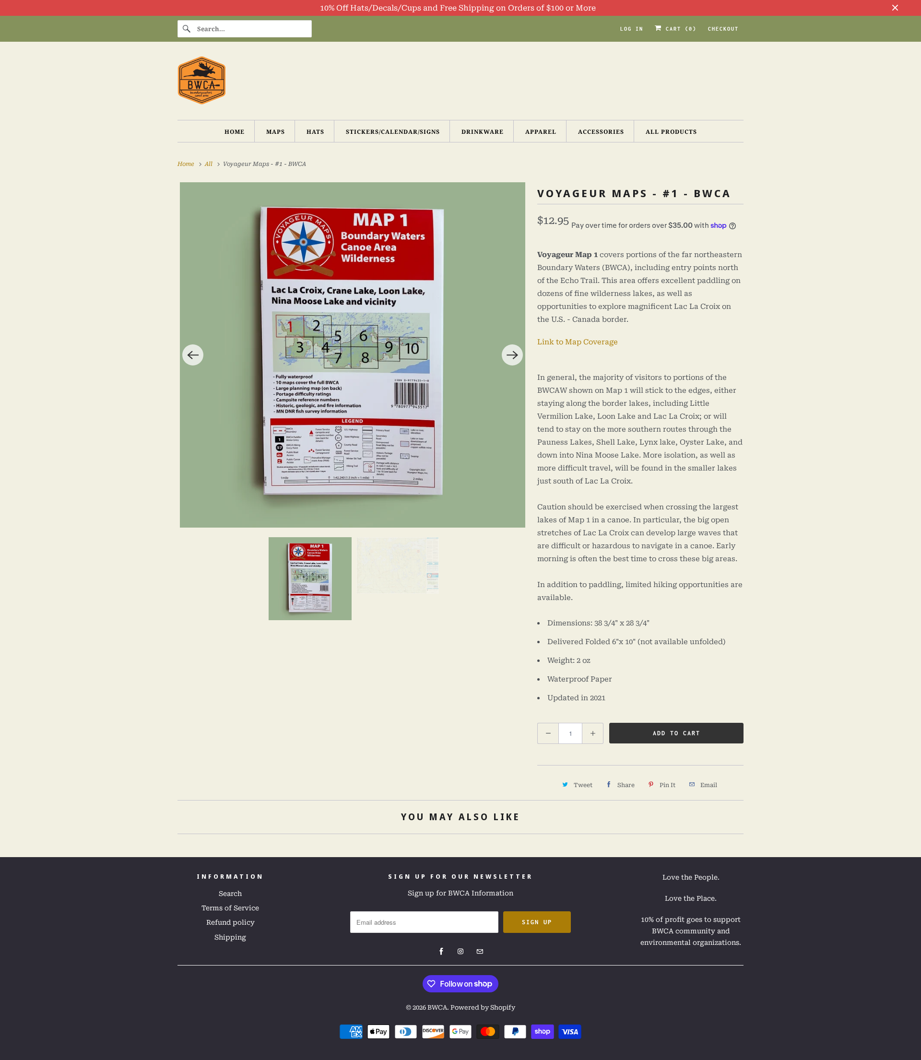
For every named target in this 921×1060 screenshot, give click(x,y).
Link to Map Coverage (577, 342)
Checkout (723, 29)
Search (230, 893)
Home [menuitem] (234, 132)
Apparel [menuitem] (540, 132)
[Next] (512, 354)
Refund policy (230, 922)
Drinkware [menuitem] (482, 132)
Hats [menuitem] (315, 132)
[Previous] (192, 354)
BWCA (437, 1007)
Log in (631, 29)
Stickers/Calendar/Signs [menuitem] (393, 132)
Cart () (679, 29)
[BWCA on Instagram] (460, 951)
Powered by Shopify (482, 1007)
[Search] (187, 28)
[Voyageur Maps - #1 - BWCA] (352, 355)
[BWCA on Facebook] (441, 951)
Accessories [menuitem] (601, 132)
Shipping (230, 937)
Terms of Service (230, 908)
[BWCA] (460, 83)
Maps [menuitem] (275, 132)
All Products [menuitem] (671, 132)
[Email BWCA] (479, 951)
